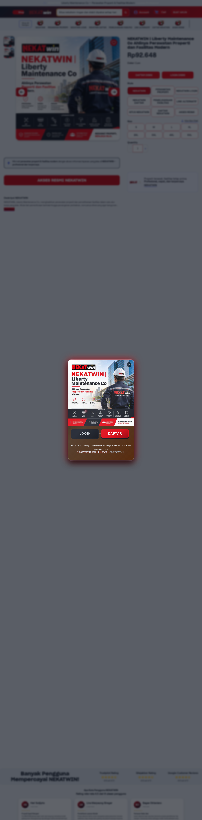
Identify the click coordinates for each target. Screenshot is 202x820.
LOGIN (85, 433)
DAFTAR (115, 433)
